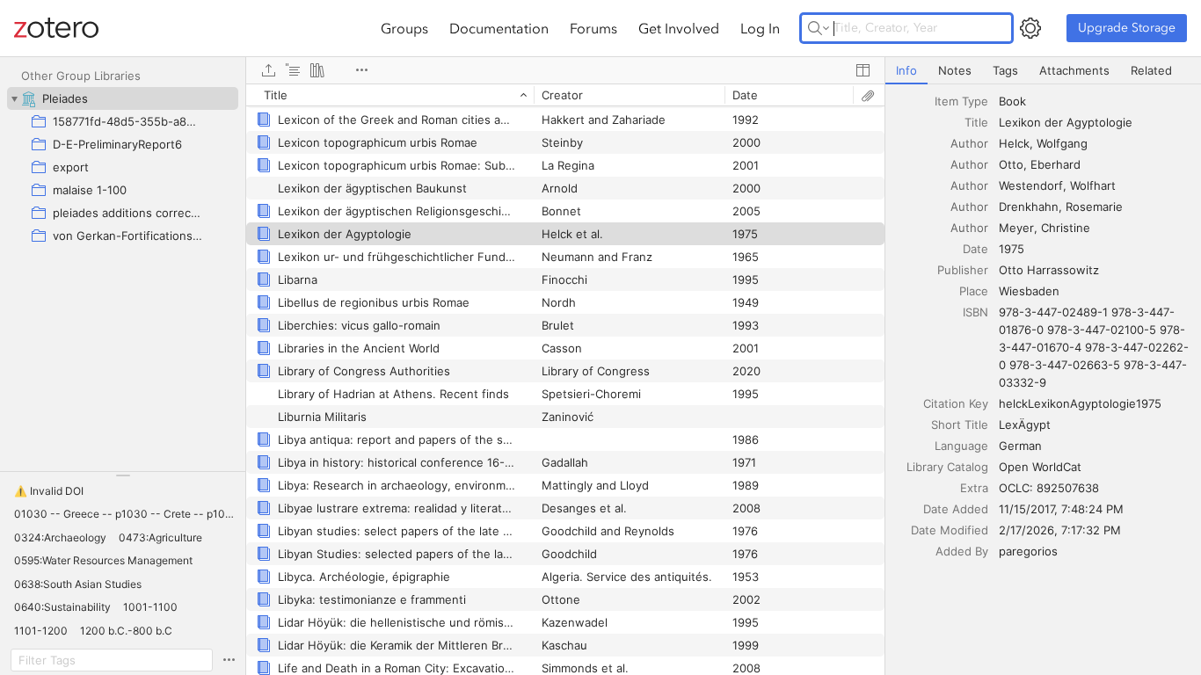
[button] (49, 491)
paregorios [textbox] (1028, 551)
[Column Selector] (862, 70)
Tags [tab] (1005, 70)
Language (961, 446)
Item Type (961, 101)
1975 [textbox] (1011, 249)
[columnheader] (390, 94)
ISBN (975, 312)
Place (973, 291)
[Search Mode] (818, 28)
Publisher (962, 270)
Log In (760, 28)
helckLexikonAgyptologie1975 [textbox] (1080, 403)
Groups (404, 28)
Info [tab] (906, 70)
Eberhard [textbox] (1055, 164)
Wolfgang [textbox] (1062, 143)
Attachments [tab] (1074, 70)
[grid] (565, 379)
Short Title (959, 424)
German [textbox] (1020, 446)
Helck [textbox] (1014, 143)
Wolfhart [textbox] (1093, 185)
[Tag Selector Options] (228, 660)
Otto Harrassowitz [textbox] (1049, 270)
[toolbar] (565, 70)
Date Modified (949, 530)
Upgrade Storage (1127, 27)
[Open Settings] (1030, 28)
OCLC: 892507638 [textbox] (1049, 488)
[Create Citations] (292, 70)
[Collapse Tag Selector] (122, 475)
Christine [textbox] (1065, 228)
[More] (361, 70)
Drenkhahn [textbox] (1029, 207)
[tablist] (1043, 70)
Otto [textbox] (1011, 164)
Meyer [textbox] (1016, 228)
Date (975, 249)
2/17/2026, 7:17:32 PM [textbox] (1060, 530)
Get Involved (678, 28)
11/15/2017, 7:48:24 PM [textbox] (1061, 509)
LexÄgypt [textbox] (1025, 424)
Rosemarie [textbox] (1094, 207)
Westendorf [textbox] (1031, 185)
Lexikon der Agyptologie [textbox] (1065, 122)
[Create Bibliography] (317, 70)
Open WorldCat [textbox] (1040, 467)
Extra (974, 488)
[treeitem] (122, 98)
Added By (961, 551)
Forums (593, 28)
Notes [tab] (955, 70)
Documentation (499, 28)
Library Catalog (947, 467)
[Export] (268, 70)
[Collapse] (14, 98)
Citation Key (955, 403)
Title (976, 122)
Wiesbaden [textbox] (1029, 291)
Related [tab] (1151, 70)
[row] (565, 94)
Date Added (955, 509)
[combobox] (1094, 101)
